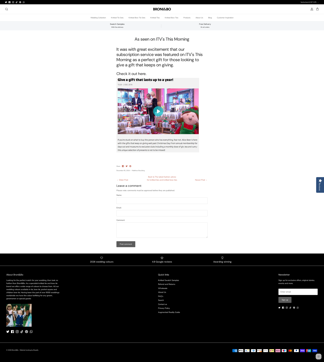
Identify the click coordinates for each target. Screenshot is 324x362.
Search (161, 300)
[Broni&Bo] (162, 9)
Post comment (126, 244)
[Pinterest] (20, 2)
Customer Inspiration (225, 17)
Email (118, 207)
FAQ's (160, 296)
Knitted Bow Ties (171, 17)
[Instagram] (13, 2)
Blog (210, 17)
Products (186, 17)
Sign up (285, 300)
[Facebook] (10, 2)
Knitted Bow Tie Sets (137, 17)
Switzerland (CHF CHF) (309, 2)
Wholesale (162, 288)
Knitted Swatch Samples (168, 280)
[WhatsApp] (24, 2)
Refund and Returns (166, 284)
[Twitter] (6, 2)
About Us (199, 17)
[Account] (311, 9)
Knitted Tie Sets (117, 17)
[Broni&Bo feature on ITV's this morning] (157, 151)
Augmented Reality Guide (169, 312)
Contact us (162, 304)
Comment (120, 220)
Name (119, 195)
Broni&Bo (15, 350)
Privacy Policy (164, 308)
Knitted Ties (155, 17)
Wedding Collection (98, 17)
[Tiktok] (17, 2)
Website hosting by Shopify (29, 350)
